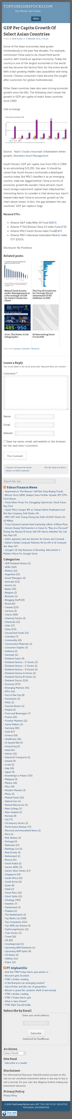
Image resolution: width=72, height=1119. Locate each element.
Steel (8, 889)
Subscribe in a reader (16, 1062)
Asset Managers (13, 578)
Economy (16, 348)
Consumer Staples (14, 647)
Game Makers (12, 724)
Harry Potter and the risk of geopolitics (25, 986)
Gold (7, 731)
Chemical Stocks (13, 618)
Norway (9, 815)
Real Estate (11, 852)
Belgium (9, 592)
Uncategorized (12, 943)
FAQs (8, 702)
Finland (8, 709)
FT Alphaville (16, 968)
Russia (8, 859)
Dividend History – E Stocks (19, 665)
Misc (7, 786)
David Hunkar (17, 38)
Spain (8, 885)
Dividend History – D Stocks (19, 662)
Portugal (9, 841)
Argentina (10, 574)
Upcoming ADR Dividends (18, 947)
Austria (8, 585)
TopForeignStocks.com (28, 6)
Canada (9, 607)
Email (6, 424)
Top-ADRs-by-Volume (16, 925)
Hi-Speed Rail (12, 742)
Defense (9, 651)
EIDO (20, 239)
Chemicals (10, 621)
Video (8, 962)
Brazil (8, 603)
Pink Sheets (11, 837)
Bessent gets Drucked (17, 975)
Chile (7, 625)
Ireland (8, 760)
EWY (58, 231)
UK (6, 940)
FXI (64, 226)
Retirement (11, 856)
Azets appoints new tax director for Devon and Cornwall (34, 539)
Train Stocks (11, 932)
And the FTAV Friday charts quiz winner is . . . (28, 972)
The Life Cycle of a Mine (55, 467)
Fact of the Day (13, 695)
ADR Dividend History (16, 563)
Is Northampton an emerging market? (25, 982)
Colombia (10, 636)
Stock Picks (11, 892)
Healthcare (10, 739)
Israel (8, 764)
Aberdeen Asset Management (30, 155)
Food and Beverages (16, 713)
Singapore (10, 874)
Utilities (9, 958)
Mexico (8, 782)
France (8, 717)
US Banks (10, 954)
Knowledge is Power (16, 775)
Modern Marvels (13, 790)
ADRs (8, 567)
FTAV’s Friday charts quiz (18, 997)
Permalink (35, 348)
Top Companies (13, 921)
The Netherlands (14, 914)
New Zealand (12, 812)
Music (8, 793)
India (7, 750)
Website (8, 433)
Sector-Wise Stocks (15, 870)
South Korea (11, 881)
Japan (8, 771)
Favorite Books (13, 706)
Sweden (9, 903)
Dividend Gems (13, 658)
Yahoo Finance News (21, 487)
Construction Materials (17, 643)
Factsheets (11, 698)
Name (7, 416)
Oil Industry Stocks (15, 823)
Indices (8, 753)
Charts (8, 614)
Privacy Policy (10, 1095)
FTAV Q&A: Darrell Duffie (18, 1004)
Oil (6, 819)
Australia (9, 581)
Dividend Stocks (13, 680)
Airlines (9, 570)
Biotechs (9, 596)
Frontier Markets (14, 720)
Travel (8, 936)
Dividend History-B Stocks (19, 676)
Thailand (9, 911)
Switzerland (11, 907)
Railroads (10, 845)
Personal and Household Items (21, 830)
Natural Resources (14, 804)
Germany (9, 728)
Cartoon (9, 610)
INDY (53, 222)
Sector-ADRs (12, 867)
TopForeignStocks (14, 929)
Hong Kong (11, 746)
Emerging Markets (14, 687)
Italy (7, 768)
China (8, 629)
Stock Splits (11, 896)
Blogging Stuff (12, 599)
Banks (8, 589)
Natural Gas (11, 801)
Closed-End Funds (14, 632)
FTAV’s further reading (16, 979)
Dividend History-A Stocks (19, 673)
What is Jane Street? (16, 1001)
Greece (9, 735)
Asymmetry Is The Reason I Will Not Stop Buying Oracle (34, 491)
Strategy (9, 900)
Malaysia (9, 779)
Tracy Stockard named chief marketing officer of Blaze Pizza (36, 524)
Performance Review (16, 826)
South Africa (11, 878)
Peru (7, 834)
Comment (26, 348)
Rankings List (12, 848)
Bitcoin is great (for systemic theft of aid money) (30, 990)
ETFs (7, 691)
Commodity (11, 640)
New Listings (12, 808)
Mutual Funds (12, 797)
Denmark (10, 654)
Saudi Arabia (11, 863)
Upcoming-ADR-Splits (16, 951)
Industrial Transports (16, 757)
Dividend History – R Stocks (19, 669)
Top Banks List (12, 918)
